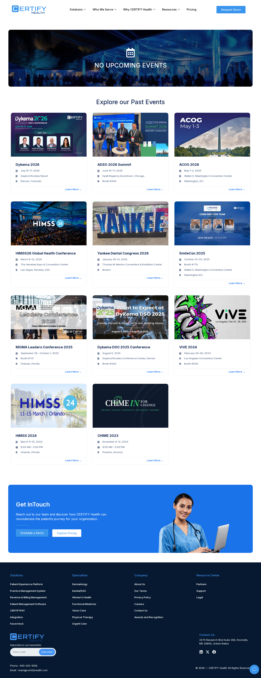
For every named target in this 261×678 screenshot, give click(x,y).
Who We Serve (103, 9)
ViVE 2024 (188, 347)
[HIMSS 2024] (49, 406)
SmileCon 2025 (192, 253)
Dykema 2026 (27, 165)
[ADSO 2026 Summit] (130, 135)
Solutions (76, 9)
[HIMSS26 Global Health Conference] (49, 223)
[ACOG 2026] (212, 135)
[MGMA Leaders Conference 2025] (49, 317)
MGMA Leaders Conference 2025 (44, 347)
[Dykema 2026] (49, 135)
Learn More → (73, 189)
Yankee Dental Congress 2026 (123, 253)
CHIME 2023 (107, 436)
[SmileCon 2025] (212, 223)
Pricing (191, 9)
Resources (169, 9)
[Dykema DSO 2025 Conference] (130, 317)
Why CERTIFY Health (137, 9)
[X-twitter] (207, 652)
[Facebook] (214, 652)
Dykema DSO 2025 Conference (123, 347)
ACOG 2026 (189, 165)
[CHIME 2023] (130, 406)
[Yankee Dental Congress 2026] (130, 223)
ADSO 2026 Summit (114, 165)
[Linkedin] (201, 652)
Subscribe (47, 652)
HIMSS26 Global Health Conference (46, 253)
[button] (231, 9)
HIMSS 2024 (26, 436)
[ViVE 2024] (212, 317)
